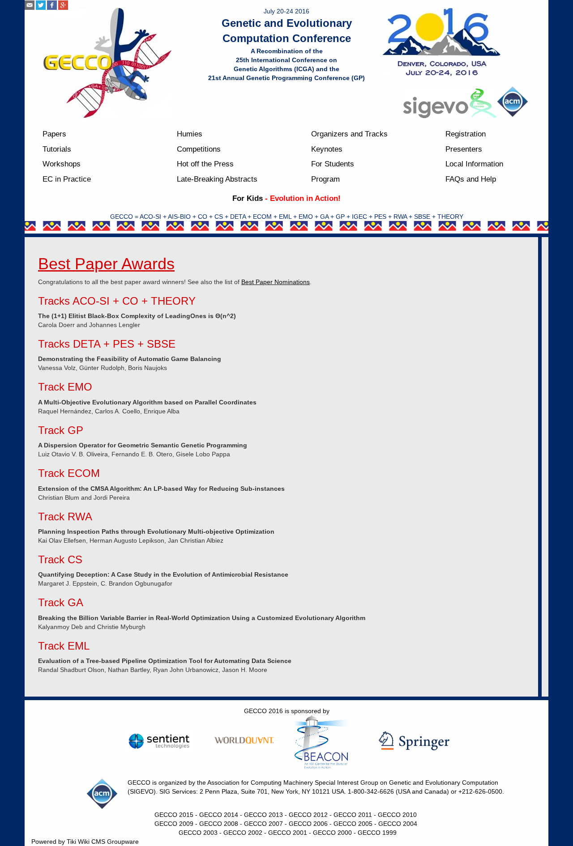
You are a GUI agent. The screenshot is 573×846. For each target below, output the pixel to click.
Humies (189, 134)
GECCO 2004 (397, 823)
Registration (465, 134)
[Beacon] (329, 742)
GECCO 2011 (353, 814)
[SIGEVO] (450, 103)
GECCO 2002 (242, 832)
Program (325, 179)
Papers (54, 134)
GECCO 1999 (377, 832)
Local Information (474, 164)
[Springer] (414, 741)
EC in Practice (67, 179)
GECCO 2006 (308, 823)
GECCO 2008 (218, 823)
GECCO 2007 (263, 823)
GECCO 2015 (173, 814)
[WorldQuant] (244, 740)
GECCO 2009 (173, 823)
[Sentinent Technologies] (159, 741)
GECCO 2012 (308, 814)
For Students (332, 164)
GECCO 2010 (397, 814)
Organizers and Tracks (349, 134)
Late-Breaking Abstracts (217, 179)
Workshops (62, 164)
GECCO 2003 (198, 832)
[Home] (107, 63)
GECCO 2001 (287, 832)
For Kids (247, 198)
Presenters (463, 149)
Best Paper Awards (106, 264)
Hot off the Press (205, 164)
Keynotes (326, 149)
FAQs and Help (470, 179)
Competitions (199, 149)
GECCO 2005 (353, 823)
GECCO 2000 (332, 832)
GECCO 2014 (218, 814)
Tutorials (57, 149)
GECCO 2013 (263, 814)
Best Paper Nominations (275, 281)
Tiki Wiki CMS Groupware (103, 841)
